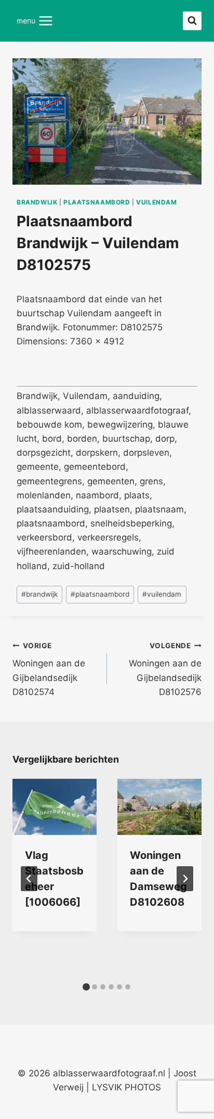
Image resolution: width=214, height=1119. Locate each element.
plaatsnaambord (96, 202)
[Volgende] (185, 878)
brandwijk (37, 202)
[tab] (86, 987)
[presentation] (54, 807)
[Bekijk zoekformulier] (192, 20)
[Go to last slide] (29, 878)
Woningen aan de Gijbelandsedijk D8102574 (48, 669)
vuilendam (156, 202)
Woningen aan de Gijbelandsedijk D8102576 (165, 669)
